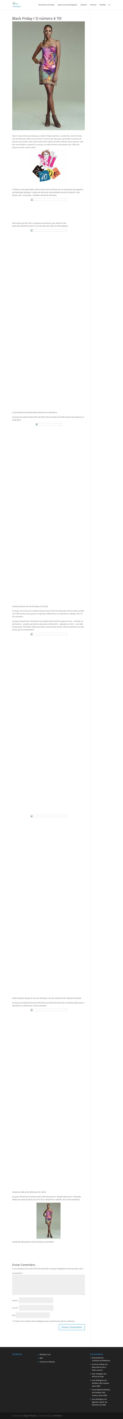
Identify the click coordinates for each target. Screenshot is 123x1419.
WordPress (57, 1416)
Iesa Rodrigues (98, 1380)
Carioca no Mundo (47, 1362)
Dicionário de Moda (46, 5)
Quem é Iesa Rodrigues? (67, 5)
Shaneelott (96, 1358)
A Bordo (83, 5)
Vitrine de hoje (98, 1376)
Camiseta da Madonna (101, 1360)
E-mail (15, 1308)
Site (13, 1315)
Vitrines (93, 5)
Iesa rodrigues (97, 1374)
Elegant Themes (30, 1416)
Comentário (17, 1273)
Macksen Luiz (45, 1354)
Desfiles (103, 5)
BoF (41, 1358)
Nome (15, 1300)
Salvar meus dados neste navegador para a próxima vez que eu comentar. (45, 1321)
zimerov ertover (98, 1364)
